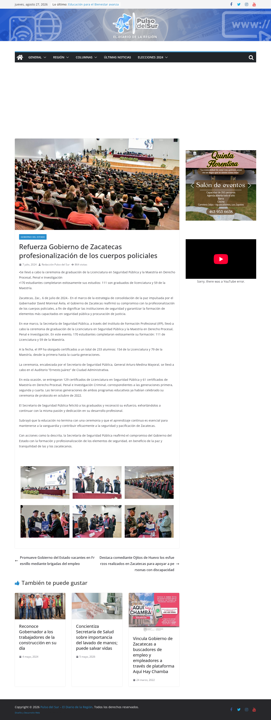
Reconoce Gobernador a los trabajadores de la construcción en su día (37, 637)
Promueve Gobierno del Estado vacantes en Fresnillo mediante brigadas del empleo (57, 560)
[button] (44, 57)
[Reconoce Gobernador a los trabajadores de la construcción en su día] (40, 596)
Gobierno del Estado (33, 236)
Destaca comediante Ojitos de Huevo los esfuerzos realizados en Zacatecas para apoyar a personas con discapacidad (137, 563)
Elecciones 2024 (150, 57)
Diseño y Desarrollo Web (27, 712)
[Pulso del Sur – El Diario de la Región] (135, 11)
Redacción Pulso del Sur (56, 264)
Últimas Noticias (117, 57)
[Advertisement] (135, 106)
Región (58, 57)
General (35, 57)
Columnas (84, 57)
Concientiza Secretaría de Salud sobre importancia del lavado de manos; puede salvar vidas (97, 637)
